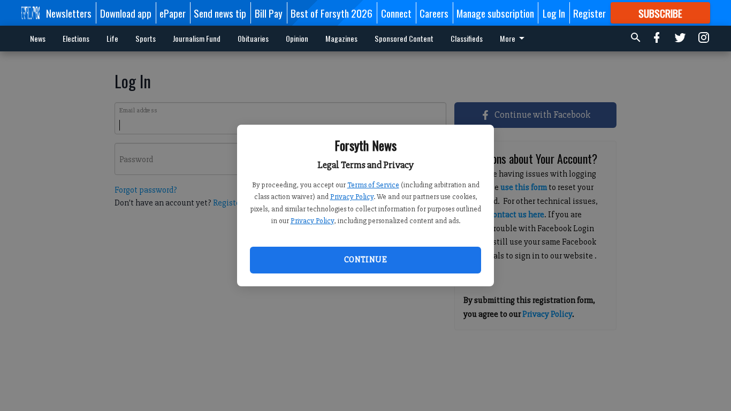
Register (589, 13)
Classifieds (467, 38)
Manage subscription (495, 13)
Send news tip (220, 13)
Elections (76, 38)
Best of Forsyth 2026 (331, 13)
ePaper (172, 13)
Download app (125, 13)
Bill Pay (269, 13)
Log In (554, 13)
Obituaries (253, 38)
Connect (396, 13)
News (37, 38)
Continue (365, 259)
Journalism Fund (196, 38)
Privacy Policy (352, 196)
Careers (434, 13)
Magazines (341, 38)
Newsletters (69, 13)
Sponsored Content (404, 38)
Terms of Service (373, 184)
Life (112, 38)
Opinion (297, 38)
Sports (145, 38)
